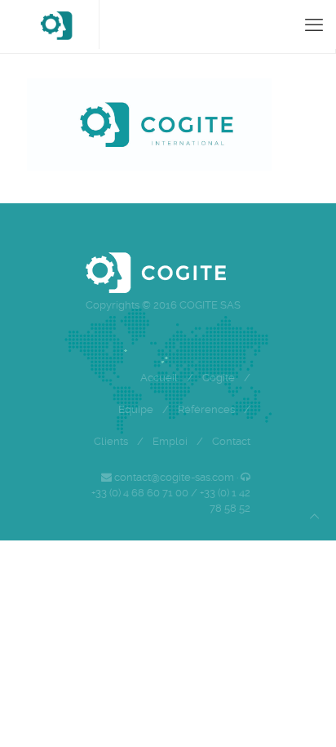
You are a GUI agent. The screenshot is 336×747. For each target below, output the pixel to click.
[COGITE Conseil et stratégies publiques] (55, 24)
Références (206, 409)
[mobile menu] (314, 24)
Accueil (159, 377)
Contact (231, 441)
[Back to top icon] (314, 516)
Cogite (218, 377)
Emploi (170, 441)
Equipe (135, 409)
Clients (111, 441)
